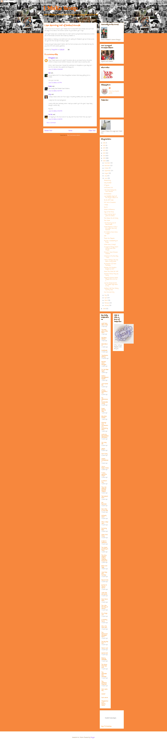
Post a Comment (51, 123)
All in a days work (105, 522)
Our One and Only (109, 292)
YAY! (105, 236)
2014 (104, 148)
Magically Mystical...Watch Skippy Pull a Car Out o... (111, 279)
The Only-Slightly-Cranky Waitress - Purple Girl (105, 558)
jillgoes (103, 449)
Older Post (92, 131)
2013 (104, 151)
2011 (104, 156)
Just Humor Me (105, 384)
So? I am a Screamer (110, 202)
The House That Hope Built (104, 666)
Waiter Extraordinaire (105, 460)
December (107, 163)
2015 (104, 145)
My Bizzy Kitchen (104, 338)
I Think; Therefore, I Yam (105, 391)
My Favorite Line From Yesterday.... (110, 264)
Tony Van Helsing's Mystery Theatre (104, 489)
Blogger (93, 737)
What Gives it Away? (110, 245)
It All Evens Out (108, 188)
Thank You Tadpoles (109, 238)
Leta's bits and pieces (104, 593)
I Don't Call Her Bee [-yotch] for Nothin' (110, 215)
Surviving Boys (104, 529)
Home (70, 131)
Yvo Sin (50, 115)
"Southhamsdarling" (105, 356)
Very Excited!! (107, 183)
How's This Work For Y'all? (111, 271)
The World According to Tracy (105, 549)
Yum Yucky (105, 454)
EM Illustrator (104, 503)
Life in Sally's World (105, 467)
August (106, 173)
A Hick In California (104, 541)
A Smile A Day (104, 481)
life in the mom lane (104, 627)
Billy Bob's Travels (104, 417)
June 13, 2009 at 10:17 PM (55, 91)
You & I (106, 207)
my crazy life (104, 443)
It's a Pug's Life (104, 614)
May (105, 295)
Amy (49, 94)
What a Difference (109, 210)
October (106, 168)
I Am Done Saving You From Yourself (110, 190)
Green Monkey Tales (104, 410)
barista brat (105, 653)
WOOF (103, 694)
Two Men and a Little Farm (105, 331)
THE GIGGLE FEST (105, 497)
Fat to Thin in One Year (105, 510)
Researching (107, 180)
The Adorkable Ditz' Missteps (104, 674)
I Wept (106, 205)
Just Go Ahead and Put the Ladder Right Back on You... (111, 284)
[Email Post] (68, 50)
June (106, 178)
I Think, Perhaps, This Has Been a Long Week (111, 260)
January (106, 305)
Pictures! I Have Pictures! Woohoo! (111, 253)
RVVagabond (51, 58)
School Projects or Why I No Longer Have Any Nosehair (110, 228)
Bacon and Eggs (104, 566)
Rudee (50, 86)
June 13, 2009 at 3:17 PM (55, 83)
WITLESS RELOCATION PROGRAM (105, 436)
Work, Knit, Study (105, 535)
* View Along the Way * (104, 474)
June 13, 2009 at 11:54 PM (55, 111)
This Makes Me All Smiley (111, 218)
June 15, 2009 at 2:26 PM (55, 119)
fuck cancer (105, 698)
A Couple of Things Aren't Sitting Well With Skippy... (111, 248)
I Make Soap (60, 8)
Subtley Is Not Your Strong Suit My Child (111, 289)
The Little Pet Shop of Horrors (105, 607)
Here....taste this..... (104, 690)
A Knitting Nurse (104, 620)
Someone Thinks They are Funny (111, 274)
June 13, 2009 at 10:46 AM (55, 69)
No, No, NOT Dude (108, 200)
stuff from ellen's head (105, 324)
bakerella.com (105, 344)
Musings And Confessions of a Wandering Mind (105, 426)
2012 (104, 153)
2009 (104, 161)
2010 (104, 158)
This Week (107, 221)
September (107, 171)
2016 (104, 143)
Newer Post (48, 131)
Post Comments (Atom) (73, 135)
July (105, 176)
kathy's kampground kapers (105, 377)
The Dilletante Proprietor (104, 683)
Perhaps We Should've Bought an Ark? (110, 268)
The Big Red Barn (105, 642)
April (105, 298)
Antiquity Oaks (104, 516)
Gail (49, 73)
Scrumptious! (107, 194)
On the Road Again (105, 370)
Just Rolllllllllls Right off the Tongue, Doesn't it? (111, 197)
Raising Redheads (104, 658)
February (107, 303)
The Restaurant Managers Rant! (105, 635)
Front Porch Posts (105, 600)
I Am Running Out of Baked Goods (110, 223)
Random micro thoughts (104, 363)
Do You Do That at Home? (104, 586)
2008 (104, 309)
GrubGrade (104, 350)
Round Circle (105, 580)
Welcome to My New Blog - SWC (111, 257)
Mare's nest (105, 648)
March (106, 300)
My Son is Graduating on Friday (111, 241)
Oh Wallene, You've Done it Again (111, 233)
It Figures (106, 185)
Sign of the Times (109, 212)
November (107, 166)
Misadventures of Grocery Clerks (105, 703)
